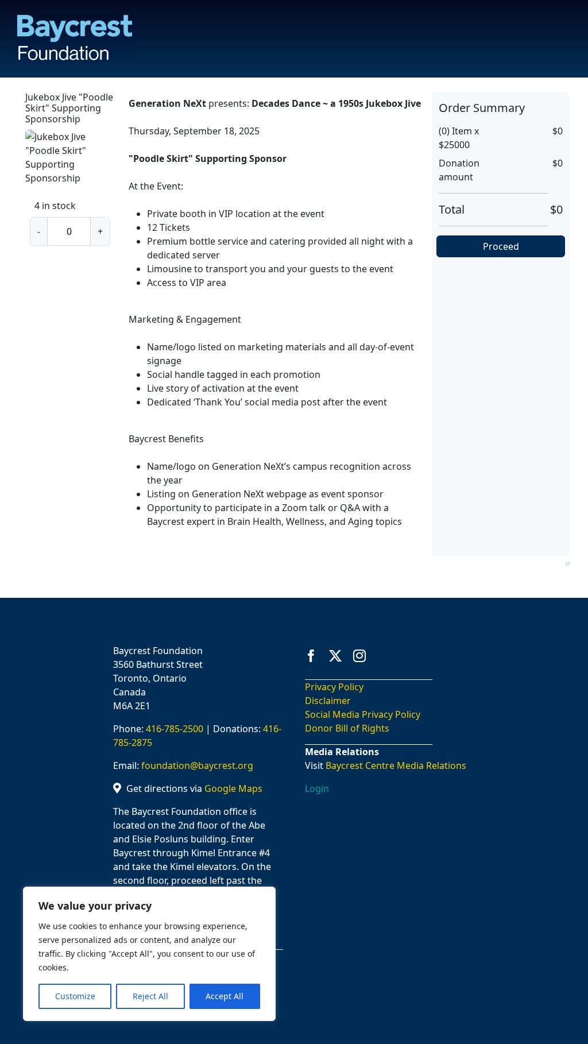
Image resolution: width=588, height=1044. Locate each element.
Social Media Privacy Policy (362, 714)
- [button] (38, 231)
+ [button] (100, 231)
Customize (75, 996)
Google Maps (233, 788)
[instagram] (359, 655)
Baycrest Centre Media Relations (396, 765)
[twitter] (335, 655)
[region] (149, 954)
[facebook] (311, 655)
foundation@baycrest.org (197, 765)
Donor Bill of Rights (347, 728)
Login (317, 788)
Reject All (150, 996)
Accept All (224, 996)
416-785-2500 (174, 728)
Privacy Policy (334, 686)
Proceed (501, 246)
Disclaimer (328, 700)
